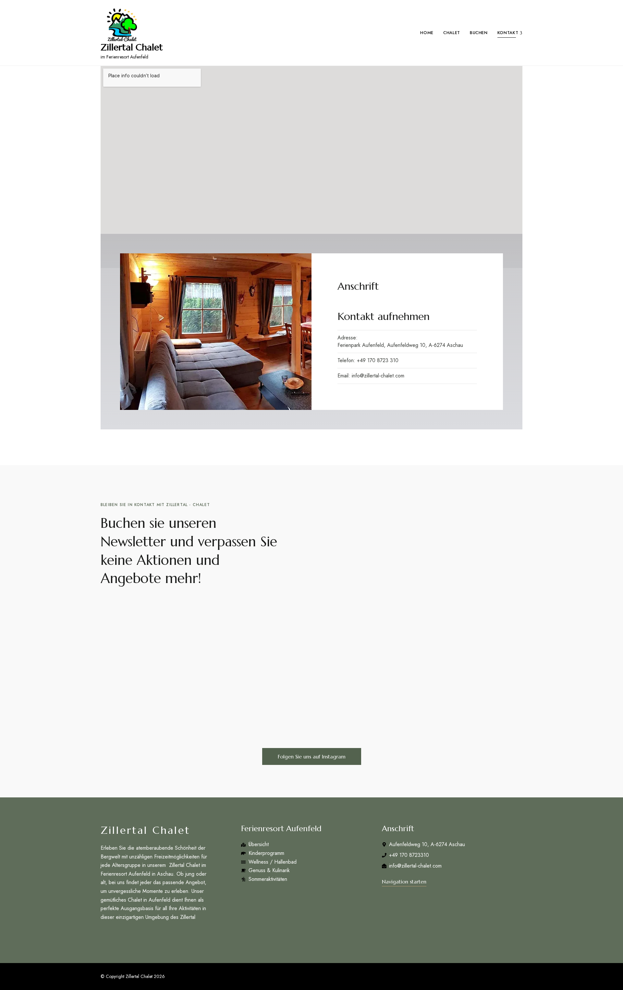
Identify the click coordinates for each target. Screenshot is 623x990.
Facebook (103, 934)
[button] (311, 756)
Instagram (115, 934)
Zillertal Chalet (132, 47)
